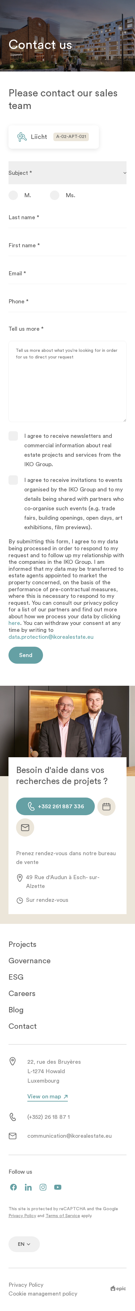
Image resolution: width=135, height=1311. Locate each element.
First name (24, 245)
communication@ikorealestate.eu (69, 1136)
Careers (21, 994)
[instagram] (43, 1187)
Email (17, 273)
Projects (22, 944)
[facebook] (13, 1187)
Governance (29, 961)
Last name (23, 217)
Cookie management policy (42, 1294)
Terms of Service (63, 1216)
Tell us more (26, 329)
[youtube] (58, 1187)
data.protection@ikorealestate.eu (51, 637)
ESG (16, 977)
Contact (22, 1026)
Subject (20, 173)
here (14, 623)
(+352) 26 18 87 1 (48, 1117)
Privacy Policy (22, 1216)
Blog (16, 1010)
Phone (18, 301)
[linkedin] (28, 1187)
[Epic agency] (118, 1289)
